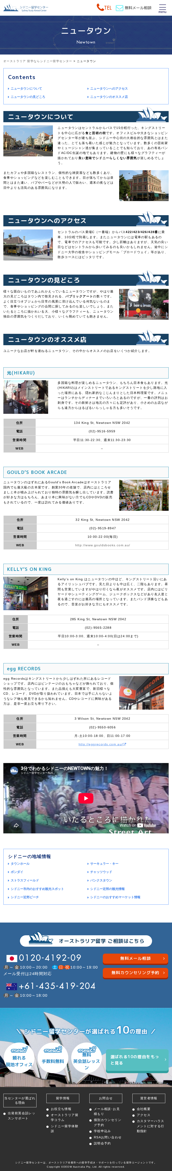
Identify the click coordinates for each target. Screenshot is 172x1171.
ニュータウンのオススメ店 (109, 97)
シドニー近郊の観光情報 (107, 889)
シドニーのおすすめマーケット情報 (115, 897)
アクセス (144, 1115)
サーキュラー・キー (104, 863)
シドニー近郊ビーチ (25, 897)
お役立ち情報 (61, 1109)
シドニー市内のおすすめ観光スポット (37, 889)
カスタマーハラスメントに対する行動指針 (150, 1126)
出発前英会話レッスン (21, 1115)
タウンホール (20, 863)
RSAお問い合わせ (108, 1137)
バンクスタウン (101, 880)
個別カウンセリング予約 (107, 1122)
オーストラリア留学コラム (64, 1117)
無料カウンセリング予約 (135, 972)
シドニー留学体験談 (64, 1128)
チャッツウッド (101, 872)
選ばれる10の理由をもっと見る (134, 1060)
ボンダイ (17, 872)
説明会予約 (102, 1143)
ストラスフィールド (25, 880)
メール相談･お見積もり (107, 1111)
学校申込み (102, 1131)
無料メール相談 (138, 7)
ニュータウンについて (26, 88)
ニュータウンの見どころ (28, 97)
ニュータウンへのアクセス (109, 88)
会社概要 (144, 1109)
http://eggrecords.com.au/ (101, 744)
